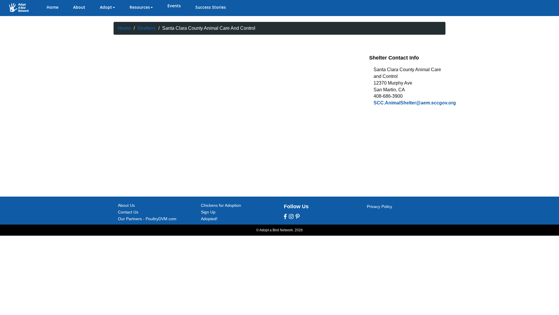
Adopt (106, 7)
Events (174, 5)
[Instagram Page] (291, 216)
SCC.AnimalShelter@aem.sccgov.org (415, 102)
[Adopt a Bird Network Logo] (19, 7)
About (79, 7)
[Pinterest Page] (298, 216)
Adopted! (209, 218)
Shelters (146, 28)
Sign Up (208, 212)
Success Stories (210, 7)
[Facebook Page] (285, 216)
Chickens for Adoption (221, 205)
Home (53, 7)
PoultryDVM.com (161, 218)
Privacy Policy (379, 206)
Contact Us (128, 212)
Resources (140, 7)
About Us (126, 205)
